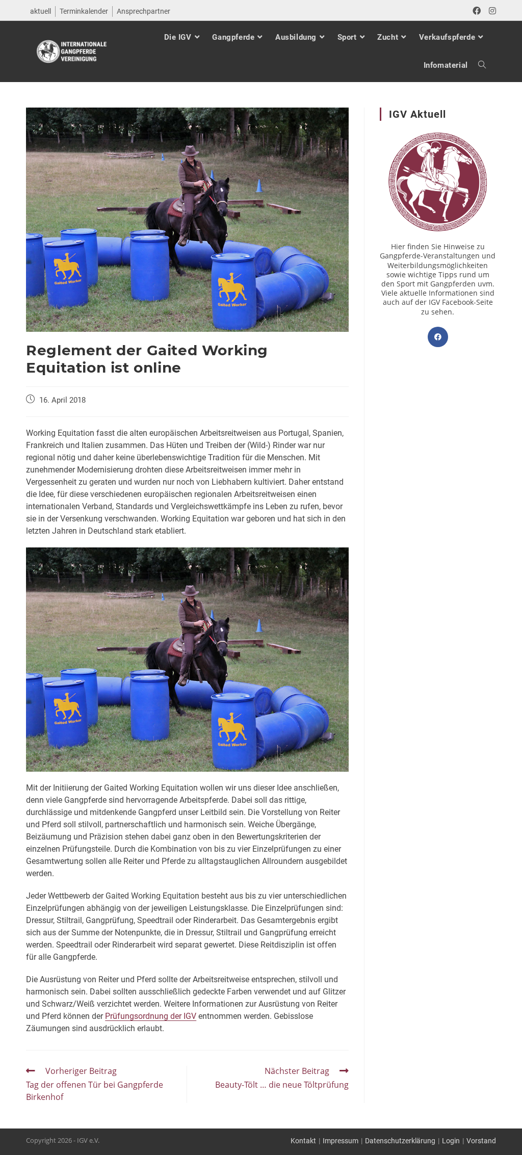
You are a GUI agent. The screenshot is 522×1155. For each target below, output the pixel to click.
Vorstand (481, 1141)
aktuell (40, 11)
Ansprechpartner (143, 11)
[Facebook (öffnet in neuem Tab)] (476, 11)
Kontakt (303, 1141)
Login (451, 1141)
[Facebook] (438, 337)
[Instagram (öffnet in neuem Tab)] (490, 11)
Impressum (340, 1141)
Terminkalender (84, 11)
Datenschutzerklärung (400, 1141)
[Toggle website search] (477, 65)
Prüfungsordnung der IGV (150, 1016)
